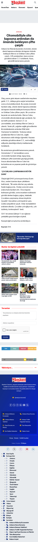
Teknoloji (12, 496)
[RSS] (27, 405)
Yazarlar (9, 506)
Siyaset (30, 7)
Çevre (11, 463)
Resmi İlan (5, 7)
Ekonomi (22, 7)
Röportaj (9, 508)
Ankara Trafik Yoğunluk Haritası (25, 420)
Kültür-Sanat (14, 480)
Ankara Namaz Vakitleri (8, 420)
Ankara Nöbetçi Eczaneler (9, 415)
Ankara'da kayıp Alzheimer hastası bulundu (26, 262)
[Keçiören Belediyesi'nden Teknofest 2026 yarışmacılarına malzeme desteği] (28, 288)
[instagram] (20, 449)
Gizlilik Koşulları (23, 438)
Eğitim (11, 468)
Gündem (12, 475)
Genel (11, 473)
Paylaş (5, 89)
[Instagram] (17, 405)
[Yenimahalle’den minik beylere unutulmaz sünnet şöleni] (10, 255)
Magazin (12, 482)
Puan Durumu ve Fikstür (9, 426)
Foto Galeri (10, 501)
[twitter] (14, 449)
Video (8, 503)
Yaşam (11, 499)
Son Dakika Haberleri (11, 431)
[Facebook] (10, 405)
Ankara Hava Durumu (28, 414)
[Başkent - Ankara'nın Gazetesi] (18, 2)
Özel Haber (13, 484)
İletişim (16, 438)
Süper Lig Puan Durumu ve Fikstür (21, 532)
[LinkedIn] (20, 405)
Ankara (14, 7)
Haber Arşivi (25, 431)
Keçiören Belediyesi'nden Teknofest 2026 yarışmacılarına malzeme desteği (28, 297)
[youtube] (26, 449)
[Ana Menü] (2, 2)
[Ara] (35, 2)
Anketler (9, 513)
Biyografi (9, 511)
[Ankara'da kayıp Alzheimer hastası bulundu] (28, 255)
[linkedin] (33, 449)
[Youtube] (24, 405)
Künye (11, 438)
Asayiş (11, 461)
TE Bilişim (23, 443)
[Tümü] (35, 368)
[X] (14, 405)
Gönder (5, 337)
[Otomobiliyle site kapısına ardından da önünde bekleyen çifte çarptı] (19, 76)
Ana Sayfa (10, 454)
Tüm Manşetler (26, 425)
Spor (11, 494)
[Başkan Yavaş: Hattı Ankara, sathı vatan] (28, 272)
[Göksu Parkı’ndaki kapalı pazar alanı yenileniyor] (10, 272)
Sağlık (11, 489)
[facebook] (8, 449)
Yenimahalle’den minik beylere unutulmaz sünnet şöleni (9, 262)
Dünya (11, 465)
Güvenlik (12, 477)
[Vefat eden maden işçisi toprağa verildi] (10, 288)
